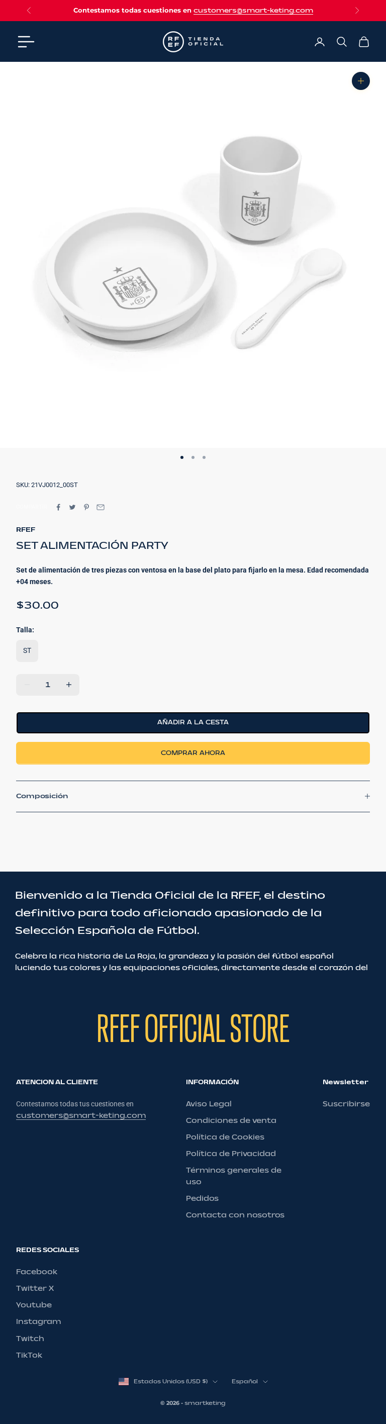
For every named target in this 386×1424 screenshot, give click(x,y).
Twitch (30, 1339)
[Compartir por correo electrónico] (100, 507)
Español (245, 1381)
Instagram (38, 1321)
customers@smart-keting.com (253, 11)
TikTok (29, 1355)
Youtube (34, 1305)
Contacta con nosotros (235, 1215)
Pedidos (202, 1198)
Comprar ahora (193, 753)
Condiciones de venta (231, 1120)
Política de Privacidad (231, 1154)
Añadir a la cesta (193, 722)
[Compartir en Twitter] (72, 507)
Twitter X (35, 1288)
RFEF (25, 530)
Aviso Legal (209, 1104)
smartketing (205, 1403)
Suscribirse (346, 1104)
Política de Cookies (225, 1137)
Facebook (36, 1272)
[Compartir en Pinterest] (86, 507)
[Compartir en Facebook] (58, 507)
